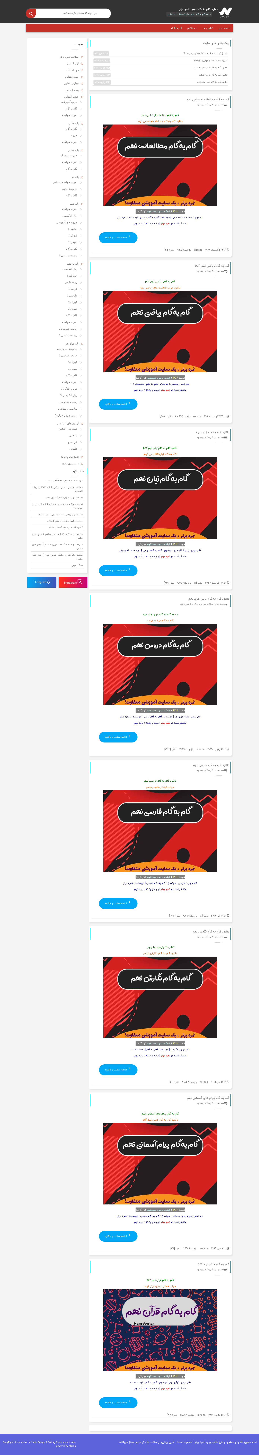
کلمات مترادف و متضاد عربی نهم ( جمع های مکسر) (57, 557)
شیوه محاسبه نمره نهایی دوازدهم (160, 60)
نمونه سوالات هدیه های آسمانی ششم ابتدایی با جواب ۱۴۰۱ (57, 506)
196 (169, 1414)
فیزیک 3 (72, 362)
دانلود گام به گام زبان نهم (212, 432)
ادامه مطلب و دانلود (116, 237)
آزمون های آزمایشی (68, 423)
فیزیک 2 (72, 302)
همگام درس (77, 565)
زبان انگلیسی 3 (68, 395)
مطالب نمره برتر (206, 604)
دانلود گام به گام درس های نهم (160, 82)
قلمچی (73, 448)
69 (166, 249)
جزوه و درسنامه (68, 155)
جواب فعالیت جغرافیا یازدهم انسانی (65, 521)
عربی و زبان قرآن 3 (66, 415)
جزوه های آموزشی (66, 222)
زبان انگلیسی (69, 215)
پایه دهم (74, 203)
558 (163, 416)
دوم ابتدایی (72, 70)
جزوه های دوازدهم (67, 349)
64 (166, 582)
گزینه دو (72, 442)
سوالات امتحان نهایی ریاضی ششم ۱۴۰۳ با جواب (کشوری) (57, 489)
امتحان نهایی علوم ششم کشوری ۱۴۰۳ (64, 498)
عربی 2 (73, 289)
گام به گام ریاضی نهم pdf (212, 265)
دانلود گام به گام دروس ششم (160, 75)
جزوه (74, 135)
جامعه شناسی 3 (68, 355)
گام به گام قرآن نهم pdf (213, 1264)
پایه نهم (200, 104)
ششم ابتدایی (71, 96)
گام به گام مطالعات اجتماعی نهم (207, 99)
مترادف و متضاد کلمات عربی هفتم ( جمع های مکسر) (57, 536)
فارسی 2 (72, 295)
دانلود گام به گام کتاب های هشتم (160, 68)
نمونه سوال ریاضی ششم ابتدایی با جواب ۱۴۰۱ (60, 515)
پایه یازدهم (73, 263)
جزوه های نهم (69, 189)
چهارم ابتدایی (71, 83)
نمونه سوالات (69, 115)
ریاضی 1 (72, 229)
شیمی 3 (72, 368)
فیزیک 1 (72, 235)
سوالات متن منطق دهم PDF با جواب (65, 481)
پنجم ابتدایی (72, 90)
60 (171, 1082)
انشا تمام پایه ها (70, 457)
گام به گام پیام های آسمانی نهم (208, 1097)
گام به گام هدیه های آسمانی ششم (66, 528)
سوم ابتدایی (72, 76)
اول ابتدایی (73, 63)
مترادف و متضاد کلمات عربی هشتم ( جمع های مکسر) (57, 546)
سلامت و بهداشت (67, 408)
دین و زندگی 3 (69, 388)
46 (172, 1248)
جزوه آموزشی (69, 102)
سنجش (73, 435)
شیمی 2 (72, 308)
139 (172, 915)
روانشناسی (71, 282)
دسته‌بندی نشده (70, 463)
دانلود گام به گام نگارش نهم (210, 931)
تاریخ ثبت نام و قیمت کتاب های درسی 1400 (160, 53)
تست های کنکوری (67, 428)
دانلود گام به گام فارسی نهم (211, 765)
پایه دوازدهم (72, 343)
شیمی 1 (72, 242)
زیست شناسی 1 (68, 255)
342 (167, 749)
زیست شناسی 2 (68, 335)
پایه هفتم (74, 123)
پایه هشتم (73, 150)
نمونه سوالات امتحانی (65, 182)
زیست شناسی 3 (68, 402)
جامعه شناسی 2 (68, 328)
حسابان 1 (72, 275)
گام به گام (209, 104)
